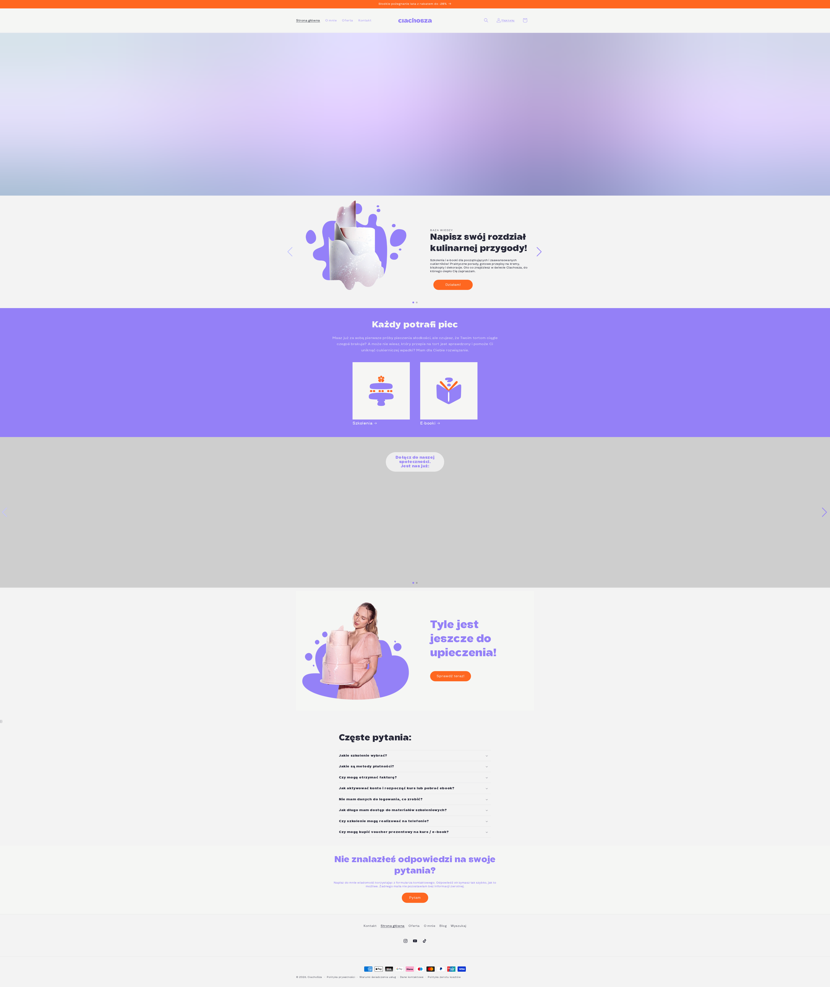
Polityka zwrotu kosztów (444, 977)
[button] (486, 20)
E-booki (428, 423)
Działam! (453, 284)
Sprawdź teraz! (450, 676)
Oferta (414, 926)
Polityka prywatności (341, 977)
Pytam (415, 897)
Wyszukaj (458, 926)
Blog (443, 926)
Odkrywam (91, 119)
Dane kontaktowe (412, 977)
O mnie (430, 926)
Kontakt (370, 926)
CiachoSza (315, 977)
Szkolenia (362, 423)
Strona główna (393, 926)
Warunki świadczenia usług (377, 977)
